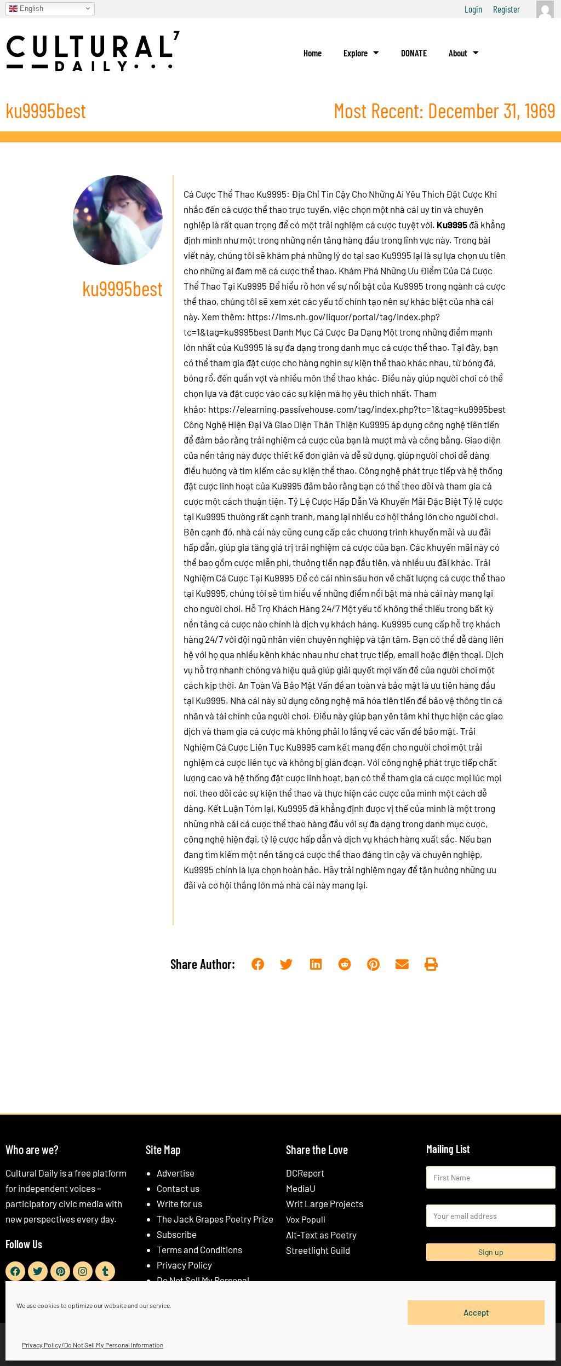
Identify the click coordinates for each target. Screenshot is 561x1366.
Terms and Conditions (199, 1249)
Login (473, 8)
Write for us (179, 1203)
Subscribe (177, 1234)
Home (313, 52)
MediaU (301, 1188)
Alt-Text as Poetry (321, 1234)
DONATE (414, 52)
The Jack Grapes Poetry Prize (215, 1218)
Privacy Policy (184, 1264)
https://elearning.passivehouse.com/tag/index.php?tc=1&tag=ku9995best (357, 409)
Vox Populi (305, 1219)
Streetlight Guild (318, 1249)
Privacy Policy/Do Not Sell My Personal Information (92, 1344)
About (458, 52)
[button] (258, 964)
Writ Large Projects (324, 1203)
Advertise (175, 1172)
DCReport (305, 1172)
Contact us (178, 1188)
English (30, 8)
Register (506, 8)
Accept (476, 1312)
